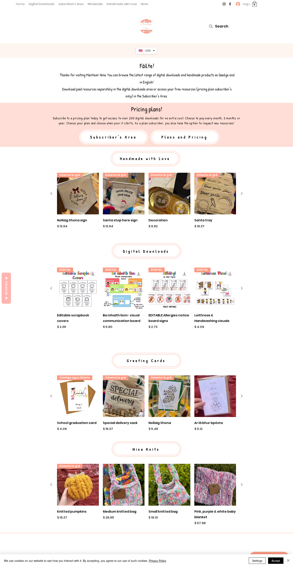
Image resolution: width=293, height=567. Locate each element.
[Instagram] (224, 4)
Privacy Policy (157, 561)
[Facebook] (230, 4)
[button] (254, 4)
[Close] (288, 560)
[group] (146, 204)
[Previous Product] (51, 193)
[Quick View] (215, 396)
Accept (275, 561)
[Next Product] (241, 193)
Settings (257, 561)
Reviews (6, 288)
